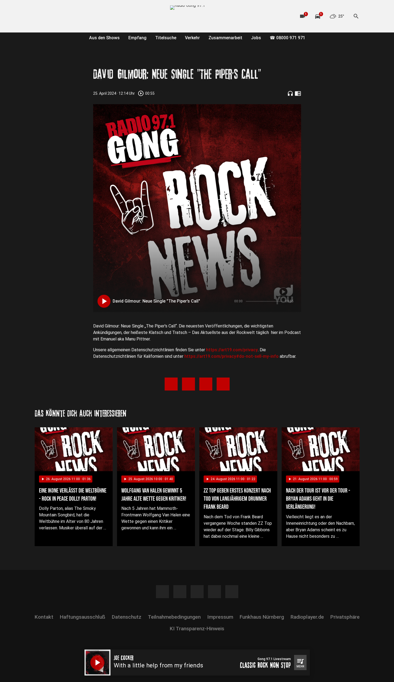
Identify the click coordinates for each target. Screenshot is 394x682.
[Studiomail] (83, 16)
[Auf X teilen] (188, 384)
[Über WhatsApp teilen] (205, 384)
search (356, 16)
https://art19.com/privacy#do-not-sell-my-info (231, 356)
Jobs (256, 37)
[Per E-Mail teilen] (223, 384)
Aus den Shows (104, 37)
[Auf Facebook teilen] (171, 384)
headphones (290, 93)
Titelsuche (165, 37)
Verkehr (192, 37)
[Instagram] (50, 16)
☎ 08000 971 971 (287, 37)
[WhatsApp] (72, 16)
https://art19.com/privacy (232, 349)
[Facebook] (40, 16)
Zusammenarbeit (225, 37)
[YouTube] (61, 16)
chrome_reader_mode (298, 93)
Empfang (137, 37)
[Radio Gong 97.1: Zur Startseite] (197, 16)
